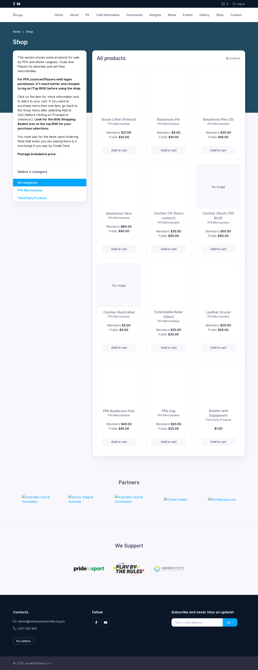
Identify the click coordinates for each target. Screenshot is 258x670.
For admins (23, 641)
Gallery (204, 15)
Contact (236, 15)
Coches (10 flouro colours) (168, 215)
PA (87, 15)
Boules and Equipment (218, 413)
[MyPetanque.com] (222, 499)
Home (59, 15)
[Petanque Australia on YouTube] (18, 4)
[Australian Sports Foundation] (36, 499)
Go (229, 622)
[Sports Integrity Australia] (82, 499)
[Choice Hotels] (175, 499)
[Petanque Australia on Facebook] (14, 4)
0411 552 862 (27, 628)
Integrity (155, 15)
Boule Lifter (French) (119, 119)
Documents (135, 15)
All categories (27, 182)
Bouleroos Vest (119, 213)
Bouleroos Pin (168, 119)
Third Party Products (32, 198)
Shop (220, 15)
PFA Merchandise (30, 190)
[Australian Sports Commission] (129, 499)
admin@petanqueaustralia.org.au (41, 621)
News (172, 15)
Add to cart (119, 150)
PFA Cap (168, 411)
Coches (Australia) (119, 312)
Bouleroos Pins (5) (218, 119)
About (74, 15)
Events (187, 15)
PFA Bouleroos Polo (119, 411)
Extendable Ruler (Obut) (168, 314)
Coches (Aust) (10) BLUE (218, 215)
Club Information (108, 15)
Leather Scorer (218, 312)
